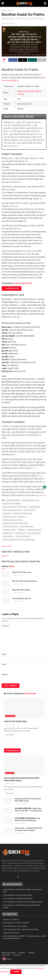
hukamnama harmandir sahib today (15, 523)
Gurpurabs (21, 952)
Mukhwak (21, 530)
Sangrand (31, 952)
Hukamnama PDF (22, 283)
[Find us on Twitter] (18, 876)
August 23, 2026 (18, 592)
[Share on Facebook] (13, 60)
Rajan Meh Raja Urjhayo (21, 590)
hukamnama (7, 513)
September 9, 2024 (8, 23)
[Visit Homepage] (24, 3)
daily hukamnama (13, 500)
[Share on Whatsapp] (32, 60)
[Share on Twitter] (22, 60)
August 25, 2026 (18, 575)
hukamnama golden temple (12, 520)
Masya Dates (6, 955)
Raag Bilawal (7, 533)
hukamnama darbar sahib (23, 513)
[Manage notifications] (4, 958)
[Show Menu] (3, 3)
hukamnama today (9, 530)
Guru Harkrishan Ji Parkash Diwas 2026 (17, 895)
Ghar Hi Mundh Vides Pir (21, 598)
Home (3, 10)
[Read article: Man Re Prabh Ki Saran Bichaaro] (6, 583)
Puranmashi (17, 955)
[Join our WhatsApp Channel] (44, 487)
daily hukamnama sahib (30, 500)
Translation (10, 10)
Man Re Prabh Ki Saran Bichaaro (24, 581)
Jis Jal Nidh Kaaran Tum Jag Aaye (15, 926)
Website (5, 674)
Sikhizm (8, 959)
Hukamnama (10, 716)
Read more (11, 735)
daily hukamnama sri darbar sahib (15, 507)
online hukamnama (34, 530)
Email (4, 664)
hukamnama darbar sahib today (14, 517)
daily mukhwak (35, 507)
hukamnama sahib (26, 526)
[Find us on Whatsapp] (6, 877)
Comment (6, 626)
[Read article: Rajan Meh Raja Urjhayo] (6, 592)
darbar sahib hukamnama (12, 510)
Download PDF (12, 288)
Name (4, 654)
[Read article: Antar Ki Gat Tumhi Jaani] (6, 574)
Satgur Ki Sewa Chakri (11, 933)
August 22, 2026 (18, 601)
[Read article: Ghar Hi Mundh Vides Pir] (6, 600)
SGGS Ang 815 (20, 533)
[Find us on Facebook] (2, 877)
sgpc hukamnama (34, 533)
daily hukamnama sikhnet (12, 503)
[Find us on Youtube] (14, 877)
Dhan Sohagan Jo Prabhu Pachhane (16, 923)
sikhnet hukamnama (23, 536)
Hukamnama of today (10, 526)
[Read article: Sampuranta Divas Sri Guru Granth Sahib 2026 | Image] (8, 801)
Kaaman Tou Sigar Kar (11, 919)
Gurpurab (10, 773)
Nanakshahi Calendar (8, 952)
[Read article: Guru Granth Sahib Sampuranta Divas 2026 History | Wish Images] (24, 765)
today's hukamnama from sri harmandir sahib (19, 540)
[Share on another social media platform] (42, 60)
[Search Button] (45, 3)
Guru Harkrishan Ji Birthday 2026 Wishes (17, 898)
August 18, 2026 (20, 833)
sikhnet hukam (8, 536)
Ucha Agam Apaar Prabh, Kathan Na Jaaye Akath (20, 929)
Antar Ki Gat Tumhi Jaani (21, 572)
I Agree (16, 972)
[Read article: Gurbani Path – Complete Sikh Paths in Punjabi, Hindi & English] (8, 830)
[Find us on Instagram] (10, 877)
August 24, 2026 (18, 584)
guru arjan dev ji (29, 510)
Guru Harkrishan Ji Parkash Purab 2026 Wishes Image (22, 902)
